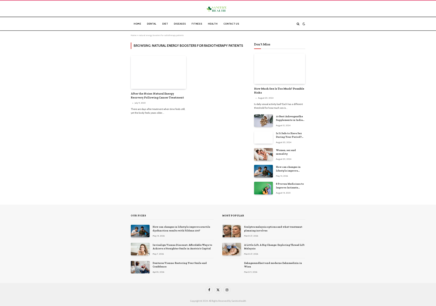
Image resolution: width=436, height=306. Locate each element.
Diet (165, 23)
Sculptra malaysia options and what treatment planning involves (273, 228)
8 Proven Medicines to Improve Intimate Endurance (290, 185)
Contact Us (231, 23)
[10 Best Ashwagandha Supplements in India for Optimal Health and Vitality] (263, 120)
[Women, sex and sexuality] (263, 154)
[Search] (298, 24)
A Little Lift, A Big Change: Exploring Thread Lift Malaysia (274, 246)
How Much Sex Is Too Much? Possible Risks (279, 90)
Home (137, 23)
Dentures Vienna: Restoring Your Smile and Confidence (180, 264)
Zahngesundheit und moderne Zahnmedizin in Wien (273, 264)
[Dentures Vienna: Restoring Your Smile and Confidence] (140, 267)
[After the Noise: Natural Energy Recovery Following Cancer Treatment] (158, 72)
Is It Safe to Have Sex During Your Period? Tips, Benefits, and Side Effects (290, 135)
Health (212, 23)
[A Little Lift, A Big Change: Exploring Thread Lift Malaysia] (231, 249)
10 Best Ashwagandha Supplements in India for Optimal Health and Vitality (290, 118)
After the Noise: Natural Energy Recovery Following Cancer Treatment (157, 95)
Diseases (180, 23)
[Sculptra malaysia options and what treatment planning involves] (231, 231)
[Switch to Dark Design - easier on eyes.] (303, 23)
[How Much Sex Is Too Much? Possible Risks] (279, 68)
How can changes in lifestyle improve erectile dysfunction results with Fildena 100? (289, 169)
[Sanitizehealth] (218, 9)
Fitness (197, 23)
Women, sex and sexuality (286, 152)
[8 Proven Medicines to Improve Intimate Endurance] (263, 188)
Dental (152, 23)
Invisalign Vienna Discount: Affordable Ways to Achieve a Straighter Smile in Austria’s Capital (182, 246)
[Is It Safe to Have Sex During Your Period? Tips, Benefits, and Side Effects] (263, 137)
